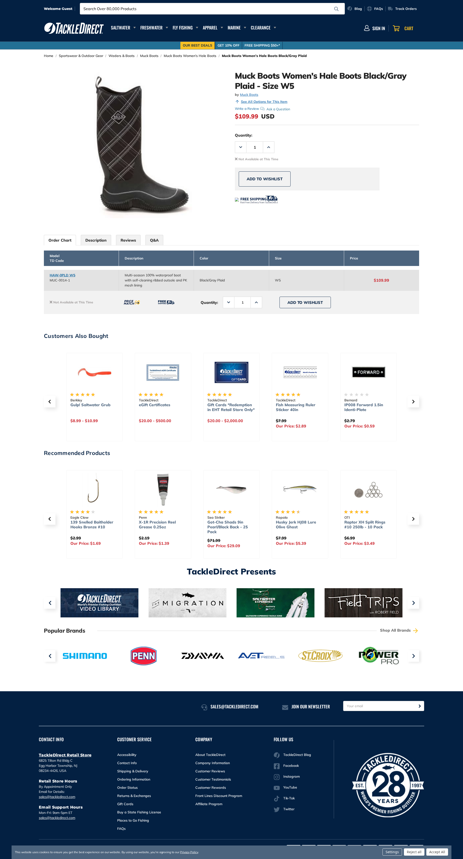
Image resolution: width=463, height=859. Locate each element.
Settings (392, 852)
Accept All (437, 852)
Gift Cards (125, 804)
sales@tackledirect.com (57, 797)
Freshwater (151, 27)
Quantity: (243, 135)
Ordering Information (133, 779)
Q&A (154, 240)
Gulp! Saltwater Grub (90, 404)
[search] (336, 9)
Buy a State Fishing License (139, 812)
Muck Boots (249, 94)
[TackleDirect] (74, 28)
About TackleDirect (210, 755)
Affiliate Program (208, 804)
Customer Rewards (210, 787)
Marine (234, 27)
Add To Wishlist (265, 178)
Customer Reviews (210, 771)
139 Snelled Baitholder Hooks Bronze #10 (91, 524)
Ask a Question (278, 109)
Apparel (210, 27)
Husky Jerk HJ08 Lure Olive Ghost (296, 524)
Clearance (261, 27)
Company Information (212, 763)
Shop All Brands (396, 630)
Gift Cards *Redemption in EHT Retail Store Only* (231, 407)
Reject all (414, 852)
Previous (49, 603)
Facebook (291, 765)
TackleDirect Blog (297, 755)
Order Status (127, 787)
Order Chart (59, 240)
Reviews (128, 240)
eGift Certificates (154, 404)
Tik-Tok (289, 798)
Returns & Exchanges (134, 796)
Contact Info (127, 763)
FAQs (121, 828)
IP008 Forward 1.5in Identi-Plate (363, 407)
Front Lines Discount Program (218, 796)
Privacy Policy (189, 852)
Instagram (291, 776)
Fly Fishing (183, 27)
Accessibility (126, 755)
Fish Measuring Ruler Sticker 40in (295, 407)
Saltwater (120, 27)
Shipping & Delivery (132, 771)
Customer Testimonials (213, 779)
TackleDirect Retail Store (65, 755)
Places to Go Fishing (133, 820)
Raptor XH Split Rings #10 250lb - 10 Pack (364, 524)
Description (96, 240)
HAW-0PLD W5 (62, 275)
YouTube (290, 787)
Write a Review (247, 108)
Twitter (288, 809)
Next (413, 603)
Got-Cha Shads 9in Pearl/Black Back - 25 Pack (227, 527)
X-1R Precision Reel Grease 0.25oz (157, 524)
